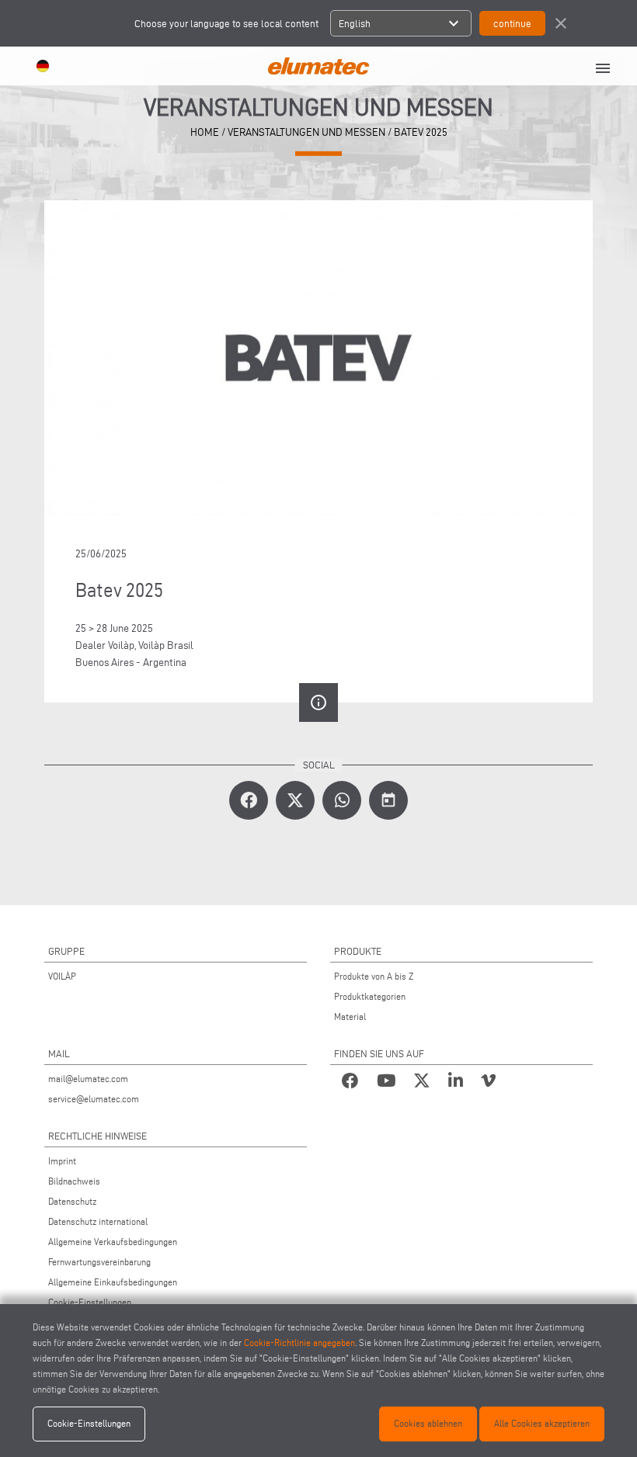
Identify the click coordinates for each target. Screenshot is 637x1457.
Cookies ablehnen (428, 1423)
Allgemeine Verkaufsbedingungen (112, 1242)
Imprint (62, 1161)
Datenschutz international (98, 1221)
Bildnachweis (74, 1181)
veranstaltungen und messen (306, 132)
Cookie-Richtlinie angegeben (299, 1342)
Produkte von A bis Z (373, 976)
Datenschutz (72, 1201)
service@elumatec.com (93, 1099)
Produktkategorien (370, 996)
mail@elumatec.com (88, 1079)
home (204, 132)
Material (350, 1016)
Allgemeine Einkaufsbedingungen (112, 1282)
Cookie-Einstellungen (89, 1302)
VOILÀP (62, 976)
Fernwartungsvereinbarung (99, 1262)
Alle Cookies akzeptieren (542, 1423)
